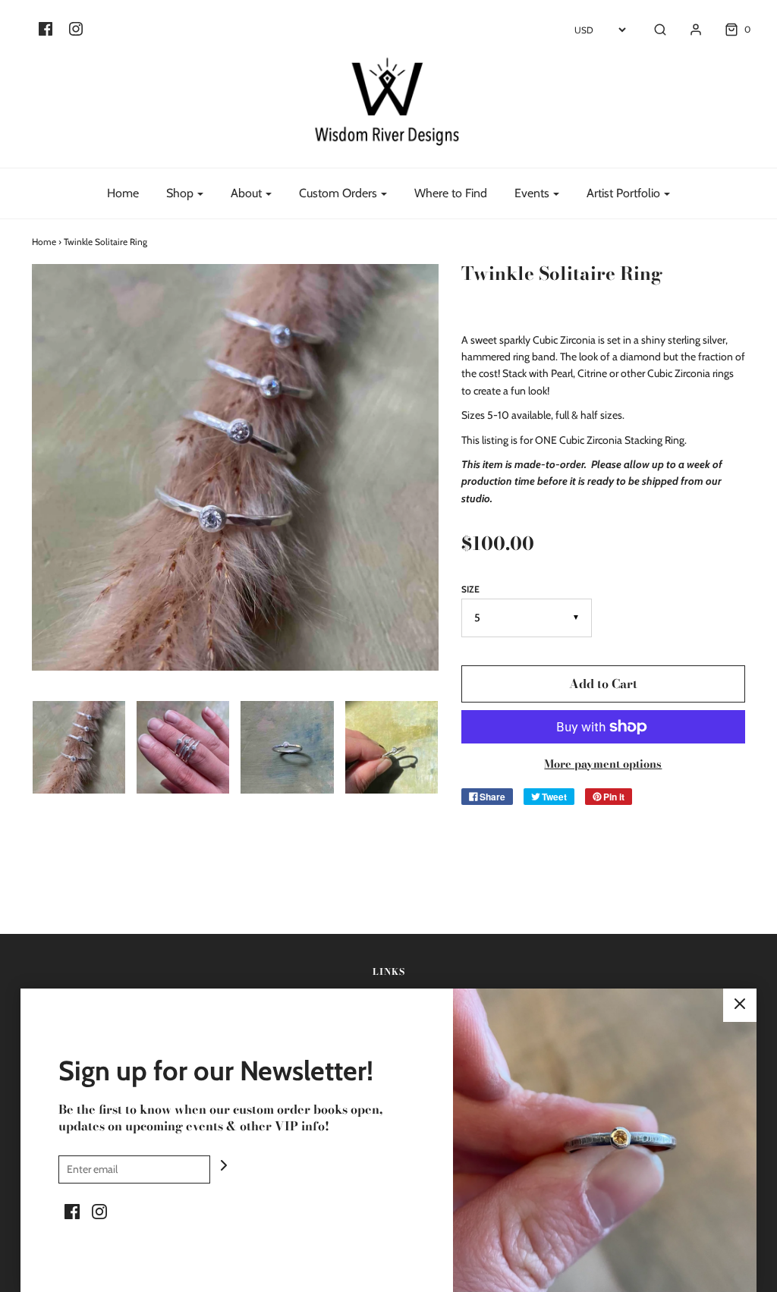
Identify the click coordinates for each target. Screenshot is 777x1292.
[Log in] (688, 29)
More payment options (603, 764)
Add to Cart (603, 683)
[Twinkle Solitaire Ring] (79, 747)
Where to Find (450, 193)
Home (123, 193)
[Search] (652, 29)
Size (470, 589)
